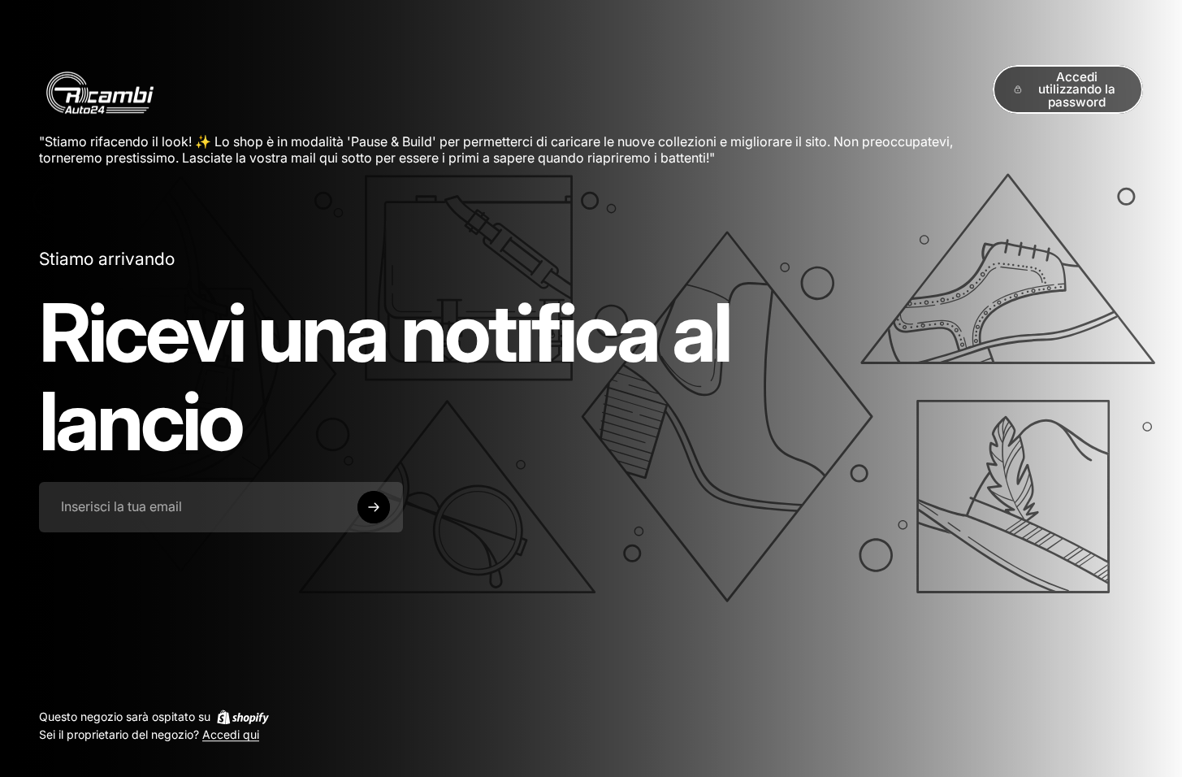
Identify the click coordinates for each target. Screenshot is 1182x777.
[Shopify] (243, 717)
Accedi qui (230, 735)
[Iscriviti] (373, 507)
